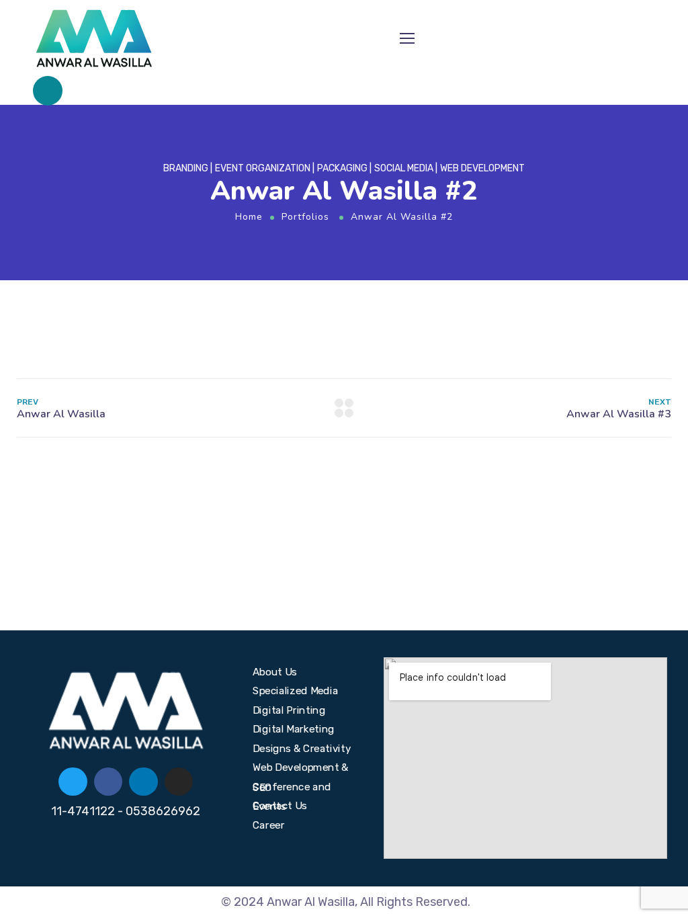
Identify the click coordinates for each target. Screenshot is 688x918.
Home (249, 216)
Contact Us (280, 806)
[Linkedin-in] (143, 781)
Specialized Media (295, 691)
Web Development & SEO (301, 769)
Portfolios (305, 216)
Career (269, 825)
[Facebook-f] (108, 781)
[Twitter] (72, 781)
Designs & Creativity (302, 748)
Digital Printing (289, 710)
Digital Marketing (294, 729)
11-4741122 (83, 811)
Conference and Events (292, 788)
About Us (275, 671)
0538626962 (163, 811)
